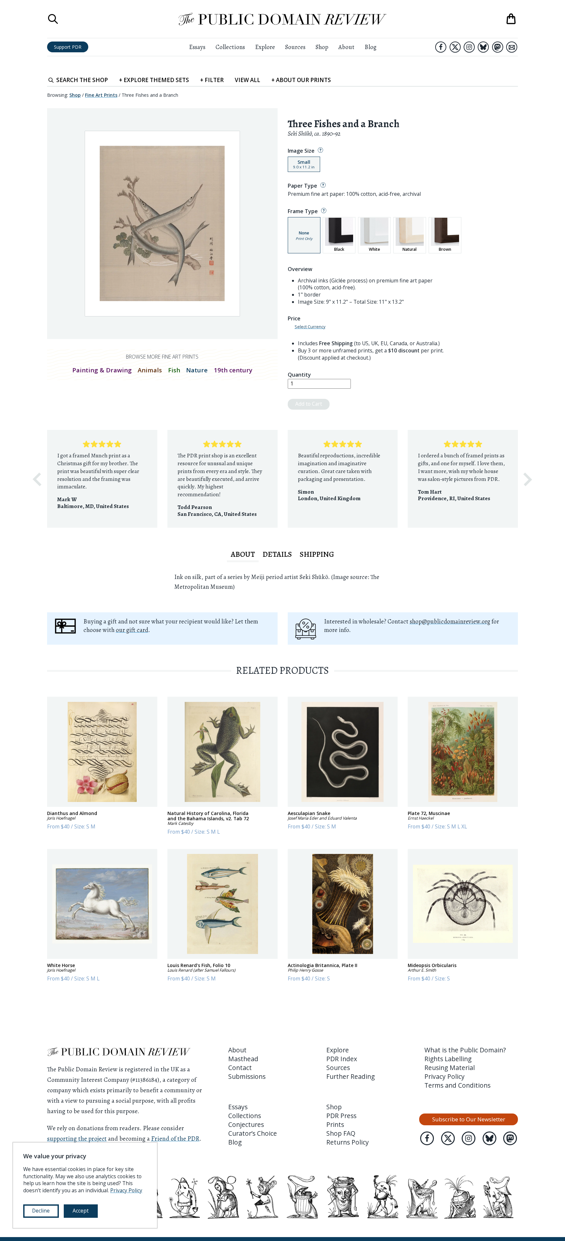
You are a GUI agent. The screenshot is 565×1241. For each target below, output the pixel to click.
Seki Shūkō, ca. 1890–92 (314, 133)
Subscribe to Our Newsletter (468, 1119)
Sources (295, 47)
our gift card (132, 630)
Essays (197, 47)
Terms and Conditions (457, 1085)
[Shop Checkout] (511, 19)
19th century (233, 370)
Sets (154, 80)
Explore (265, 47)
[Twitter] (455, 47)
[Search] (53, 19)
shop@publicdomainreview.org (450, 621)
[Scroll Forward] (527, 479)
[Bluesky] (483, 47)
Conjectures (246, 1124)
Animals (150, 370)
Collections (230, 47)
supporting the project (77, 1138)
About (346, 47)
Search (82, 80)
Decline (41, 1210)
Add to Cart (308, 403)
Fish (174, 370)
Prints (335, 1124)
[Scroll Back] (37, 479)
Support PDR (67, 47)
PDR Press (341, 1115)
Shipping (317, 554)
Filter (212, 80)
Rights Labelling (447, 1058)
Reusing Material (449, 1067)
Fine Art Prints (101, 95)
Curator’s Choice (252, 1133)
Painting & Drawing (102, 370)
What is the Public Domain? (465, 1050)
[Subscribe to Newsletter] (511, 47)
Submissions (246, 1076)
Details (277, 554)
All (247, 80)
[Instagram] (469, 47)
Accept (81, 1210)
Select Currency (310, 327)
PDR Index (341, 1058)
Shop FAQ (340, 1133)
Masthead (243, 1058)
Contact (240, 1067)
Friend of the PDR (175, 1138)
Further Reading (350, 1076)
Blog (370, 47)
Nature (197, 370)
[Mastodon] (497, 47)
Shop (322, 47)
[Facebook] (440, 47)
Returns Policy (347, 1142)
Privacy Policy (444, 1076)
